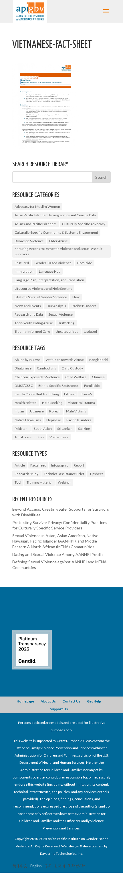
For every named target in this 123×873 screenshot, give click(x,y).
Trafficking (66, 323)
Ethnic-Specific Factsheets (58, 385)
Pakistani (21, 428)
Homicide (84, 263)
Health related (26, 402)
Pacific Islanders (84, 306)
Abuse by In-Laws (28, 360)
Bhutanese (23, 368)
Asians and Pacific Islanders (36, 224)
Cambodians (46, 368)
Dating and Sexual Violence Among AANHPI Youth (57, 554)
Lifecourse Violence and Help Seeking (43, 288)
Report (79, 465)
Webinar (64, 482)
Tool (18, 482)
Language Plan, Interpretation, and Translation (49, 280)
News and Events (28, 306)
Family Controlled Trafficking (37, 394)
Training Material (39, 482)
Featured (22, 263)
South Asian (43, 428)
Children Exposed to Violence (37, 377)
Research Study (26, 474)
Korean (55, 411)
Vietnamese (58, 437)
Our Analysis (56, 306)
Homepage (25, 701)
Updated (90, 331)
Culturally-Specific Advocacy (83, 224)
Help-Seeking (52, 402)
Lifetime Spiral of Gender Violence (41, 297)
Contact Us (71, 701)
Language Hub (49, 271)
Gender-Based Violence (53, 263)
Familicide (92, 385)
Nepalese (53, 420)
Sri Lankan (65, 428)
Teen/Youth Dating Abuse (34, 323)
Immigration (24, 271)
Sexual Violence (60, 314)
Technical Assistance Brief (64, 474)
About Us (48, 701)
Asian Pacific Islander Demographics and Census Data (55, 215)
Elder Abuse (58, 241)
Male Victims (76, 411)
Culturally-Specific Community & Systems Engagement (56, 232)
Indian (19, 411)
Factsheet (38, 465)
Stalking (84, 428)
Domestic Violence (29, 241)
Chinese (98, 377)
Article (20, 465)
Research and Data (29, 314)
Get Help (94, 701)
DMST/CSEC (24, 385)
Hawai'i (86, 394)
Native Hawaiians (28, 420)
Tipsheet (96, 474)
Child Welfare (75, 377)
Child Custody (72, 368)
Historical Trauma (81, 402)
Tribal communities (29, 437)
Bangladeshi (98, 360)
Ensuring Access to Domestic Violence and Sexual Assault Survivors (58, 251)
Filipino (69, 394)
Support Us (59, 709)
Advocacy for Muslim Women (37, 206)
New (76, 297)
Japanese (36, 411)
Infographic (59, 465)
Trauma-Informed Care (32, 331)
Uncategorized (66, 331)
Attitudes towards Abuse (65, 360)
